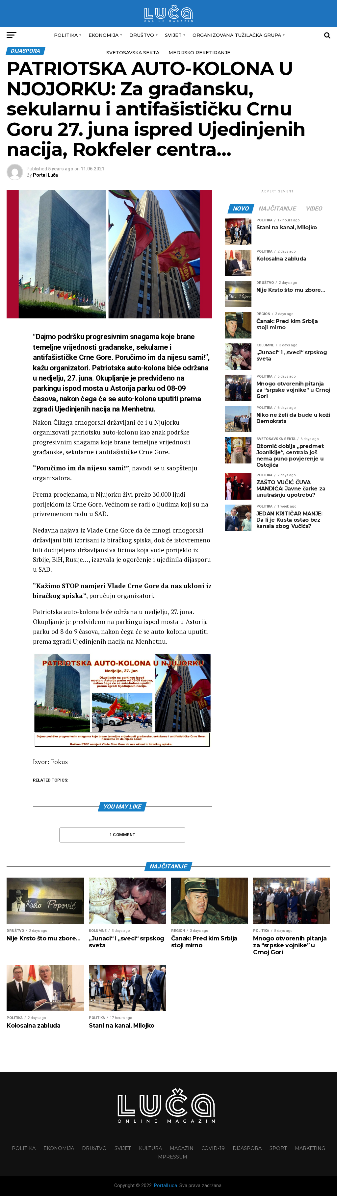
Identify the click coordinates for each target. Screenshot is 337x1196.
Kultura (150, 1148)
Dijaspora (247, 1148)
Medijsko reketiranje (199, 53)
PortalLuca (165, 1185)
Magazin (182, 1148)
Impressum (171, 1157)
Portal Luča (45, 175)
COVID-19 (213, 1148)
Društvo (141, 35)
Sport (278, 1148)
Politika (66, 35)
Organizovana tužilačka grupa (237, 35)
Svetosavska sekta (132, 53)
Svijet (173, 35)
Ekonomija (103, 35)
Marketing (310, 1148)
